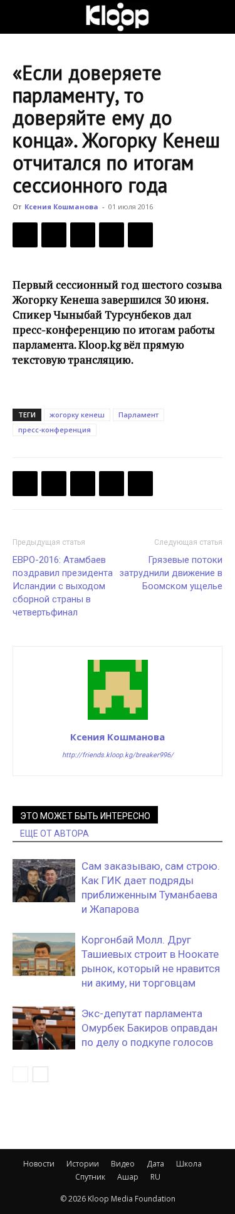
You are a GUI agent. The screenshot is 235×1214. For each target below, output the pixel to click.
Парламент (138, 414)
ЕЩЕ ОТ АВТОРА (54, 833)
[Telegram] (111, 234)
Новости (39, 1163)
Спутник (90, 1177)
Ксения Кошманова (61, 206)
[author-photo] (118, 719)
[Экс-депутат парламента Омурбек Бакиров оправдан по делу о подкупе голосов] (44, 1028)
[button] (21, 17)
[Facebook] (25, 234)
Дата (155, 1163)
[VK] (82, 234)
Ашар (127, 1177)
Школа (189, 1163)
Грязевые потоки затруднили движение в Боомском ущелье (170, 573)
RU (155, 1177)
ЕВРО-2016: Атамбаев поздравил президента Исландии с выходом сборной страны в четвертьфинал (63, 586)
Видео (123, 1163)
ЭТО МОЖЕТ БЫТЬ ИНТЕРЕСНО (85, 816)
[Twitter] (53, 234)
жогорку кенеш (77, 414)
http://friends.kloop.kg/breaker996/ (118, 755)
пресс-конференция (54, 429)
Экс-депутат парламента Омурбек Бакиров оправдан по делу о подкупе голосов (149, 1027)
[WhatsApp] (140, 234)
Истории (82, 1163)
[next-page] (40, 1074)
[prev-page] (20, 1074)
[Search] (217, 17)
